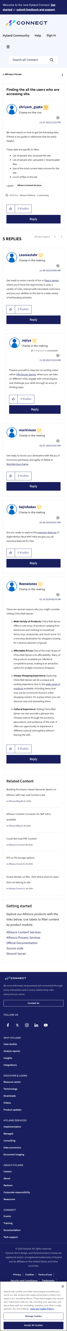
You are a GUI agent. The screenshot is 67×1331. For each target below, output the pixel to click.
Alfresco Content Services (29, 185)
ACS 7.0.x (14, 195)
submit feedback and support (35, 9)
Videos (7, 1103)
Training (8, 1223)
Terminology (10, 1089)
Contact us (33, 1003)
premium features (46, 532)
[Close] (63, 1286)
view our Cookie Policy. (42, 1308)
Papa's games (51, 280)
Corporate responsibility (17, 1192)
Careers (8, 1171)
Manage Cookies (33, 1316)
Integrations (10, 1065)
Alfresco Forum (13, 74)
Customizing (43, 195)
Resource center (12, 1082)
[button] (11, 209)
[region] (33, 1306)
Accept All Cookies (33, 1325)
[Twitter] (17, 1025)
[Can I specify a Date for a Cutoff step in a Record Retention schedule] (55, 236)
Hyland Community (16, 35)
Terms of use (45, 1274)
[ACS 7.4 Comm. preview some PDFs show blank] (61, 236)
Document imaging (14, 1154)
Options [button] (62, 74)
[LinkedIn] (36, 1025)
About (7, 1178)
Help (38, 35)
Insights (8, 1058)
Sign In (51, 35)
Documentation (12, 1230)
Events (7, 1216)
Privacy (17, 1274)
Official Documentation (22, 943)
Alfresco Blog (14, 801)
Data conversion (12, 1147)
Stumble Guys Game (17, 464)
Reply (33, 219)
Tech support (11, 1237)
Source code (14, 948)
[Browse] (8, 46)
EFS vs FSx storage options (20, 858)
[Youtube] (45, 1025)
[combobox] (33, 60)
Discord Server (16, 953)
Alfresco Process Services (23, 937)
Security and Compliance (24, 1280)
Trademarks (48, 1280)
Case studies (10, 1044)
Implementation (12, 1127)
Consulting (9, 1140)
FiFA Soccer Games (26, 374)
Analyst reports (12, 1051)
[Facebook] (8, 1025)
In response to (46, 350)
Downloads (10, 1096)
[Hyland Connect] (26, 23)
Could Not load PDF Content (21, 839)
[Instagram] (27, 1025)
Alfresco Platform (27, 195)
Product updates (12, 1110)
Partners (8, 1185)
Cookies (29, 1274)
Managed (8, 1134)
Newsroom (9, 1199)
